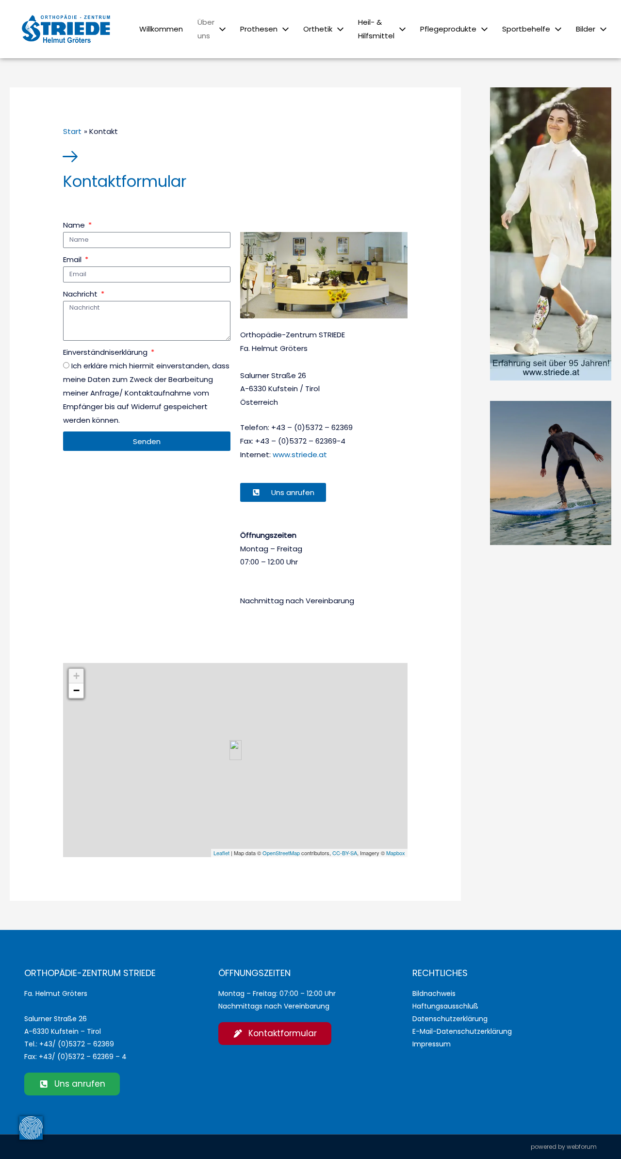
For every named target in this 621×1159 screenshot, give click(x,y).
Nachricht (81, 294)
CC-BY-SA (344, 853)
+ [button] (76, 676)
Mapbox (395, 853)
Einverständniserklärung (106, 352)
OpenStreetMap (281, 853)
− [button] (76, 690)
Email (73, 259)
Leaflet (221, 853)
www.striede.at (300, 454)
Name (75, 225)
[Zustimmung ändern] (31, 1128)
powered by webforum (564, 1146)
